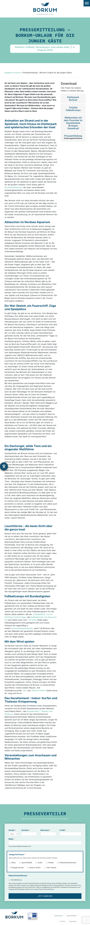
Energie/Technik (17, 868)
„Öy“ (24, 690)
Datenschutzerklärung (18, 875)
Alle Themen (51, 868)
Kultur (40, 863)
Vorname (25, 830)
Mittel (11, 839)
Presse (17, 72)
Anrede (12, 830)
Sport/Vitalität (27, 863)
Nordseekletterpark (14, 187)
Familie (51, 863)
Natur (13, 863)
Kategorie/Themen (17, 854)
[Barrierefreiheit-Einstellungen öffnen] (4, 466)
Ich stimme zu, (16, 880)
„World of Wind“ (38, 690)
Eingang (8, 72)
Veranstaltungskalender (22, 628)
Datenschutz (58, 916)
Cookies (62, 921)
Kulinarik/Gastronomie (67, 863)
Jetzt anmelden (45, 896)
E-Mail (63, 830)
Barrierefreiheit (72, 916)
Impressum (73, 921)
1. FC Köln (32, 620)
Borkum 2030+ (35, 868)
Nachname (45, 830)
